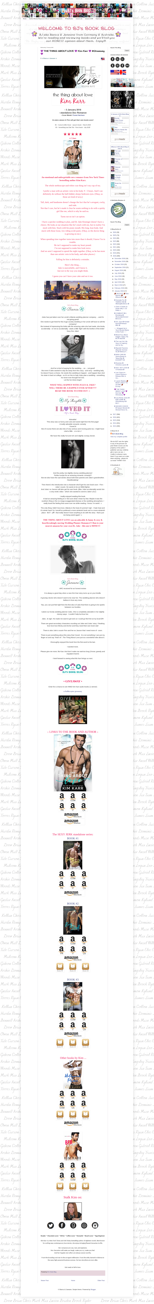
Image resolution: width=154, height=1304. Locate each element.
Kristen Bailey (119, 187)
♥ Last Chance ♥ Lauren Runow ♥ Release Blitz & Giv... (120, 375)
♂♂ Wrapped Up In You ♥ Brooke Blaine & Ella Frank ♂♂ (121, 330)
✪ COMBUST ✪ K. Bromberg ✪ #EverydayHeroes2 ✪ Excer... (121, 316)
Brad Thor (118, 154)
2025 (114, 235)
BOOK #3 (73, 979)
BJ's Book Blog (117, 434)
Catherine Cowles (119, 170)
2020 (114, 250)
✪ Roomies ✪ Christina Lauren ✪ (121, 364)
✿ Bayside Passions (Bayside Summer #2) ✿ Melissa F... (121, 350)
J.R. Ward (118, 162)
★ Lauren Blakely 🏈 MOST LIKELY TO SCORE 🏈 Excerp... (121, 383)
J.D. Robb (118, 179)
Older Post (101, 1280)
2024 (114, 238)
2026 (114, 232)
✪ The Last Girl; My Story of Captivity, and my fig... (120, 343)
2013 (114, 426)
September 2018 (120, 267)
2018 (114, 256)
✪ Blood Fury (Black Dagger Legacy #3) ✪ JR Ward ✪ (121, 336)
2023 (114, 241)
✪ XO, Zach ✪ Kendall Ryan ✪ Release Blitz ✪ (121, 323)
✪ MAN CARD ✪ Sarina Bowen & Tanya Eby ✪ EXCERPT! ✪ (120, 357)
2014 (114, 423)
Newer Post (45, 1280)
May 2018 (118, 279)
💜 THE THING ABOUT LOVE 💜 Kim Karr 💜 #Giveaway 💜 (120, 392)
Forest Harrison (79, 115)
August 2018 (119, 270)
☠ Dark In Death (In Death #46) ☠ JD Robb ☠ (120, 308)
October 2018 (119, 264)
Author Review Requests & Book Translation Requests (45, 18)
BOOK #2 (73, 903)
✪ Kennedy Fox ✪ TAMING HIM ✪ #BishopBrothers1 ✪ (121, 302)
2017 (114, 414)
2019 (114, 253)
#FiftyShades (69, 18)
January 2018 (119, 291)
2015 (114, 420)
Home (24, 18)
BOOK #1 (73, 838)
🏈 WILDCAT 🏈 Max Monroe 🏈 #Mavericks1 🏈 (121, 295)
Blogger (93, 1289)
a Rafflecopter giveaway (73, 691)
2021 (114, 247)
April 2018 (118, 282)
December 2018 (120, 258)
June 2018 (118, 276)
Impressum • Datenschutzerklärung (106, 18)
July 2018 (118, 273)
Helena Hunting (119, 131)
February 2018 (120, 288)
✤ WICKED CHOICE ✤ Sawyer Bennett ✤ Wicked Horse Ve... (121, 408)
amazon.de (79, 18)
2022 (114, 244)
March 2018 (119, 285)
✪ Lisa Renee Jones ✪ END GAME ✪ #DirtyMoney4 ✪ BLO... (121, 400)
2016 (114, 417)
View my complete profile (118, 437)
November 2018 (120, 261)
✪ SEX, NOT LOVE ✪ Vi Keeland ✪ (121, 368)
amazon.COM (89, 18)
